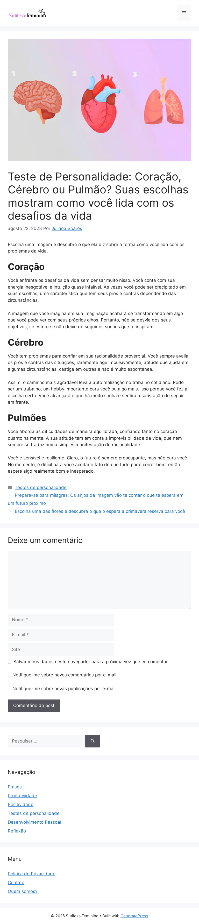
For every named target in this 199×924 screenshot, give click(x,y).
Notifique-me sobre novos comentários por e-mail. (65, 674)
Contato (16, 882)
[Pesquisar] (92, 741)
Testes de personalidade (41, 487)
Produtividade (22, 795)
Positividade (20, 804)
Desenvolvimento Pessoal (34, 822)
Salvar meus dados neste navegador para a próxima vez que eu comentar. (91, 661)
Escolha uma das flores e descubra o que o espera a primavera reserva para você (100, 511)
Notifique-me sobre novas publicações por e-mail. (64, 688)
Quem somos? (23, 891)
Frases (15, 786)
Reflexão (17, 831)
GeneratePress (134, 915)
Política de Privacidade (31, 873)
